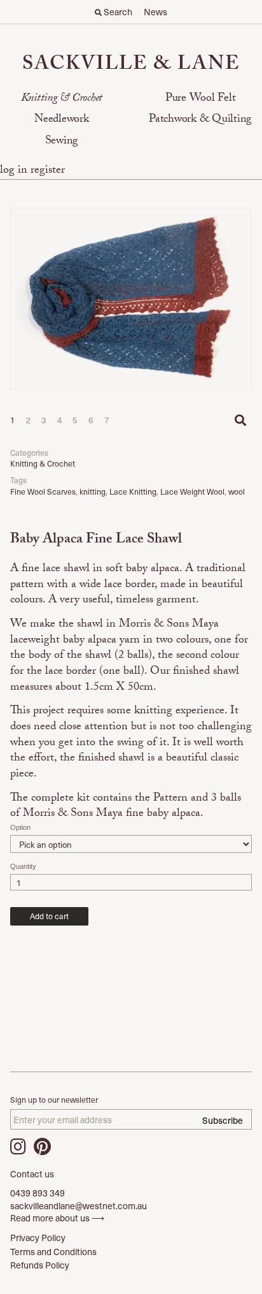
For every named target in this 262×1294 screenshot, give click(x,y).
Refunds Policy (39, 1265)
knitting (92, 491)
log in (15, 170)
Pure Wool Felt (200, 99)
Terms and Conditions (53, 1251)
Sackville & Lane (131, 66)
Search (117, 12)
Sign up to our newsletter (54, 1099)
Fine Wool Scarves (43, 491)
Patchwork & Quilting (200, 120)
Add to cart (49, 916)
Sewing (62, 142)
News (155, 12)
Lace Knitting (132, 491)
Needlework (61, 120)
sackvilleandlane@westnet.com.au (78, 1205)
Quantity (23, 866)
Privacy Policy (38, 1237)
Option (20, 827)
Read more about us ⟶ (57, 1218)
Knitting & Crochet (62, 99)
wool (236, 491)
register (48, 170)
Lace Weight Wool (192, 491)
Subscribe (222, 1120)
